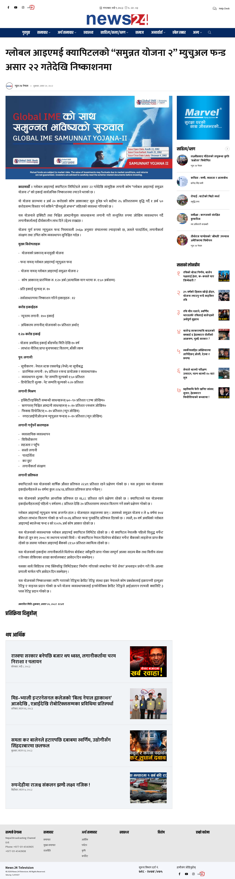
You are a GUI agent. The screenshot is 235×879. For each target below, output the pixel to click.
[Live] (32, 9)
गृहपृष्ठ (26, 33)
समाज (139, 33)
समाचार (47, 839)
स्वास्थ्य (88, 33)
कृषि (84, 850)
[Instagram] (23, 7)
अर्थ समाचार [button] (65, 33)
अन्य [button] (196, 33)
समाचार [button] (42, 33)
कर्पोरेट (85, 856)
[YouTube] (15, 7)
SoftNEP (15, 875)
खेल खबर (179, 33)
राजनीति (47, 850)
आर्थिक (85, 839)
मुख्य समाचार (49, 845)
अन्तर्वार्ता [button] (156, 33)
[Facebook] (8, 7)
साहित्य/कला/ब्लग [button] (113, 33)
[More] (227, 148)
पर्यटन (84, 845)
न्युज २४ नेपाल (21, 86)
